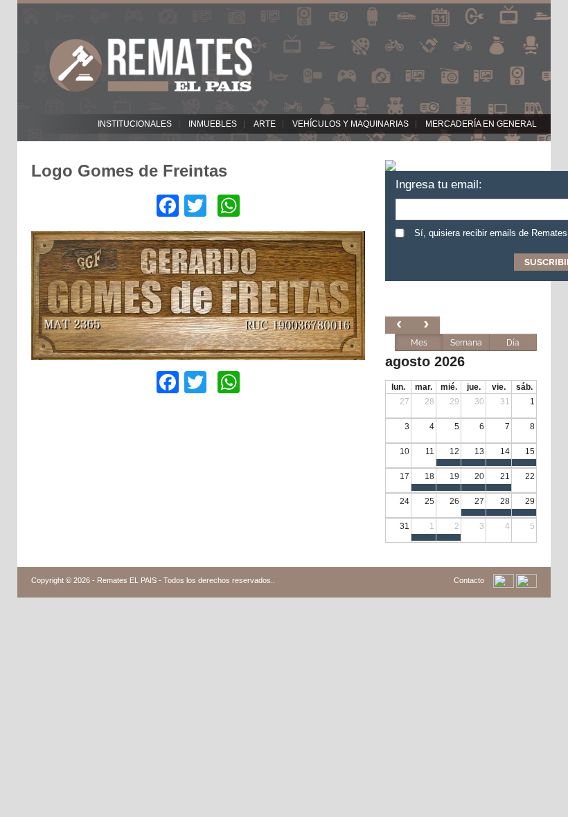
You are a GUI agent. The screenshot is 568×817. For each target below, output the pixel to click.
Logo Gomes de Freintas (129, 170)
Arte (265, 124)
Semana (466, 343)
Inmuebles (212, 124)
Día (513, 343)
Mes (419, 343)
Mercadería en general (481, 124)
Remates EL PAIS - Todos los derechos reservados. (185, 580)
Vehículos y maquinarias (350, 124)
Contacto (469, 580)
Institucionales (135, 124)
